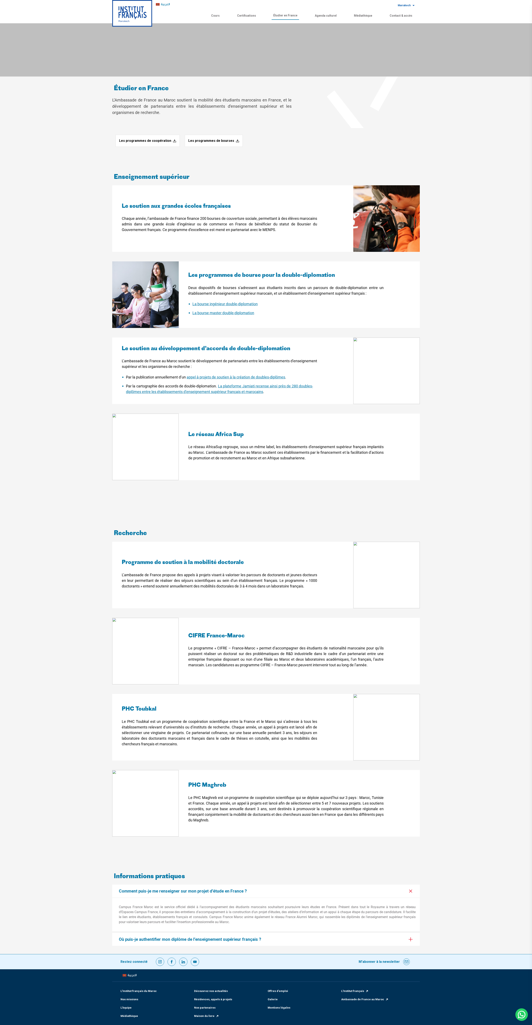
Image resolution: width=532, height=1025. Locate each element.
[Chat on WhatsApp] (521, 1014)
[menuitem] (163, 4)
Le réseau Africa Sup (216, 435)
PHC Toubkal (139, 709)
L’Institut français (352, 991)
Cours (215, 15)
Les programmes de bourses (211, 141)
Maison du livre (204, 1016)
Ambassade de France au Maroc (362, 999)
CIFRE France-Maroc (216, 636)
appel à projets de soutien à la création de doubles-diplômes (236, 377)
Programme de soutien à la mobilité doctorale (183, 562)
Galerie (273, 999)
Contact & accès (401, 15)
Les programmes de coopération (145, 141)
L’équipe (126, 1007)
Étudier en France (285, 15)
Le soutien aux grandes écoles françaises (176, 206)
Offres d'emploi (278, 991)
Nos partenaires (205, 1007)
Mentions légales (279, 1007)
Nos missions (129, 999)
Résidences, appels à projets (213, 999)
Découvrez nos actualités (211, 991)
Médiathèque (363, 15)
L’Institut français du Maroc (139, 991)
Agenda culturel (326, 15)
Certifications (246, 15)
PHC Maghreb (207, 785)
